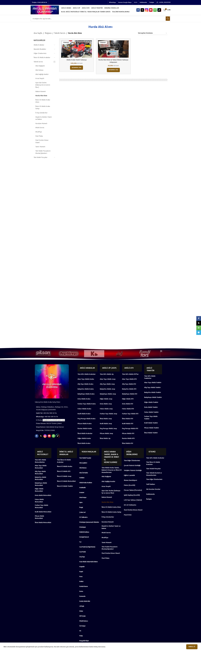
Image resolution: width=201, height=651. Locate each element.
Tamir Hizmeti (40, 147)
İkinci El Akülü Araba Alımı (42, 101)
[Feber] (145, 353)
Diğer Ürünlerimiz (40, 53)
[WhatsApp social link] (155, 10)
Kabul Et (192, 647)
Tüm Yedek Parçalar (40, 157)
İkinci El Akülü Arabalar (42, 57)
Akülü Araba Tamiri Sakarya (77, 60)
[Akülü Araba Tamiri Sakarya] (76, 49)
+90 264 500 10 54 (46, 413)
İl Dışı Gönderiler (41, 113)
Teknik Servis (59, 33)
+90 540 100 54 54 (47, 417)
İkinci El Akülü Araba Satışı (42, 107)
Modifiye (38, 132)
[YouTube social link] (151, 10)
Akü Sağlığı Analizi (41, 74)
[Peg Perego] (43, 353)
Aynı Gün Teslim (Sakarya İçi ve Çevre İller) (42, 85)
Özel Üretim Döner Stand (42, 141)
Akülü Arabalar (39, 45)
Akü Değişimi (40, 66)
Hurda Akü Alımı (41, 96)
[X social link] (142, 10)
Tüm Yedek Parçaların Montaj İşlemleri (42, 152)
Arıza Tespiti (39, 78)
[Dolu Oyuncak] (170, 353)
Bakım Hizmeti (40, 91)
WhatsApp (112, 2)
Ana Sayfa (38, 33)
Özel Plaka (39, 136)
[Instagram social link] (146, 10)
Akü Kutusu (39, 70)
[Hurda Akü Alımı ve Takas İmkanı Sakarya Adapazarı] (113, 49)
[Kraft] (68, 353)
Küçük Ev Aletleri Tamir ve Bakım (43, 118)
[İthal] (94, 353)
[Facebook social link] (138, 10)
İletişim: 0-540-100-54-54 (39, 2)
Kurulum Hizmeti (41, 123)
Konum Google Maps (125, 2)
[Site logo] (45, 10)
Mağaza (48, 33)
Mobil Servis (39, 128)
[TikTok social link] (159, 10)
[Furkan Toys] (119, 353)
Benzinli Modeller (40, 49)
